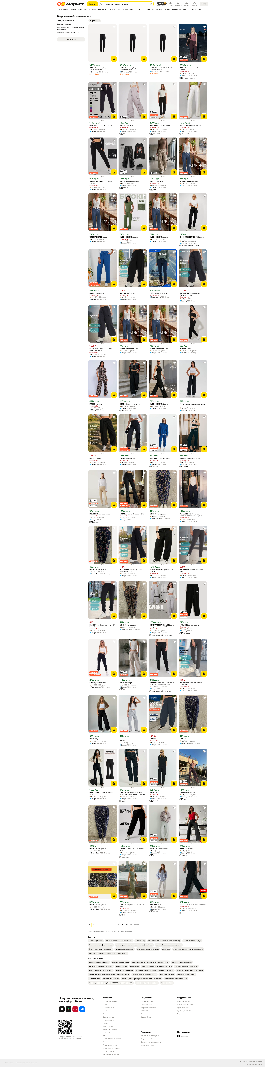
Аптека (105, 1023)
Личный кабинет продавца (150, 1036)
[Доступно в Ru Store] (82, 1011)
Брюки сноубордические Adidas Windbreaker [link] (100, 69)
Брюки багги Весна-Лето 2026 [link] (132, 849)
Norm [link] (91, 125)
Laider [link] (152, 514)
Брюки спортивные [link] (160, 125)
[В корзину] (114, 59)
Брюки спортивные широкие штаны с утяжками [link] (192, 405)
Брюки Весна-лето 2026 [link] (131, 404)
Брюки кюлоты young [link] (190, 458)
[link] (96, 940)
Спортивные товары (110, 1042)
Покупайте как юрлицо (148, 1008)
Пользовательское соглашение (26, 1063)
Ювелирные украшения (111, 1054)
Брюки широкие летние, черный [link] (192, 905)
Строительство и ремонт (111, 1048)
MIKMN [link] (182, 849)
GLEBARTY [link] (123, 849)
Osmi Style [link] (183, 348)
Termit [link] (152, 739)
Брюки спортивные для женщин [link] (161, 570)
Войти (203, 4)
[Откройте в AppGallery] (75, 1011)
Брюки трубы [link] (97, 404)
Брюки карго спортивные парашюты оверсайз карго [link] (191, 515)
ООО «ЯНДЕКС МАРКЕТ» (254, 1061)
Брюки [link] (189, 181)
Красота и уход (108, 1026)
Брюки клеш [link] (186, 849)
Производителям (183, 1008)
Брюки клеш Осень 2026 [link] (101, 793)
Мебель (105, 1004)
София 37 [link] (92, 739)
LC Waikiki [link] (153, 125)
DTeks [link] (91, 683)
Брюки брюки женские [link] (100, 182)
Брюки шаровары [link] (158, 514)
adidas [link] (91, 68)
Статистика (9, 1063)
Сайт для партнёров (147, 1045)
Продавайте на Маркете (149, 1039)
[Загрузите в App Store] (62, 1011)
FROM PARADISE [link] (94, 793)
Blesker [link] (122, 404)
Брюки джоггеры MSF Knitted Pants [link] (102, 626)
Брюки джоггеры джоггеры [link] (100, 125)
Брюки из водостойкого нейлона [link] (190, 69)
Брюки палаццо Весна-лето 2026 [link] (162, 626)
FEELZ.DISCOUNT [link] (125, 181)
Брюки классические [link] (190, 125)
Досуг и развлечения (110, 1001)
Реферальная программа (185, 1004)
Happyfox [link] (153, 570)
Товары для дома (108, 1020)
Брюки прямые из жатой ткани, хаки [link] (132, 906)
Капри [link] (155, 905)
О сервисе (144, 1011)
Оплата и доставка (147, 1004)
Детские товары (108, 1051)
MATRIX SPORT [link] (125, 293)
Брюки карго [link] (126, 125)
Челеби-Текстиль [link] (96, 181)
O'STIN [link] (152, 793)
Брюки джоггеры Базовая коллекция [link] (162, 683)
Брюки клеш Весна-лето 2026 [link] (132, 514)
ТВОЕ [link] (121, 793)
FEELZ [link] (122, 125)
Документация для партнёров (151, 1042)
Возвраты (144, 1014)
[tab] (63, 9)
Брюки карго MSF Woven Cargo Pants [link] (191, 294)
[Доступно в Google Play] (68, 1011)
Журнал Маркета (146, 1017)
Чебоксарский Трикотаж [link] (189, 237)
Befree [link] (182, 458)
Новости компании (183, 1001)
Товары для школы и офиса (112, 1039)
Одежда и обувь (108, 1017)
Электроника (107, 1014)
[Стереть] (151, 4)
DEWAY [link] (152, 293)
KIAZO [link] (91, 293)
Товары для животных (110, 1045)
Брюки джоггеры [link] (97, 683)
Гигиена (105, 1011)
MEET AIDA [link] (183, 125)
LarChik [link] (92, 404)
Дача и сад (106, 1032)
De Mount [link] (92, 458)
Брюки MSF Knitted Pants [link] (191, 570)
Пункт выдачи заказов (184, 1011)
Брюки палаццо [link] (96, 293)
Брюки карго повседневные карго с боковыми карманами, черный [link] (132, 793)
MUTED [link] (182, 68)
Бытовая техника (108, 1008)
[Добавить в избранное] (114, 26)
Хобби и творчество (110, 1029)
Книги (105, 1036)
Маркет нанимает (183, 1014)
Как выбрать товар (147, 1001)
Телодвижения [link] (185, 514)
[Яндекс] (260, 1064)
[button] (94, 20)
